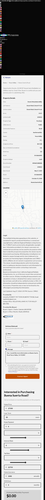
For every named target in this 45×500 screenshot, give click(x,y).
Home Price (8, 404)
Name (10, 333)
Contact (2, 42)
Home (5, 83)
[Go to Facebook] (0, 2)
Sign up (2, 32)
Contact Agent (22, 376)
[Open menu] (0, 71)
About (1, 37)
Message (10, 349)
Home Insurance (9, 472)
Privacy (15, 371)
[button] (22, 207)
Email (27, 341)
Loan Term (7, 413)
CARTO (39, 228)
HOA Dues (7, 481)
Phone (10, 341)
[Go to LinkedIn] (0, 6)
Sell (1, 41)
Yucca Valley (12, 83)
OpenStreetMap (24, 228)
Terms (10, 371)
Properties (3, 39)
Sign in (6, 32)
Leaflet (16, 228)
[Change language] (1, 8)
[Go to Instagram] (0, 4)
